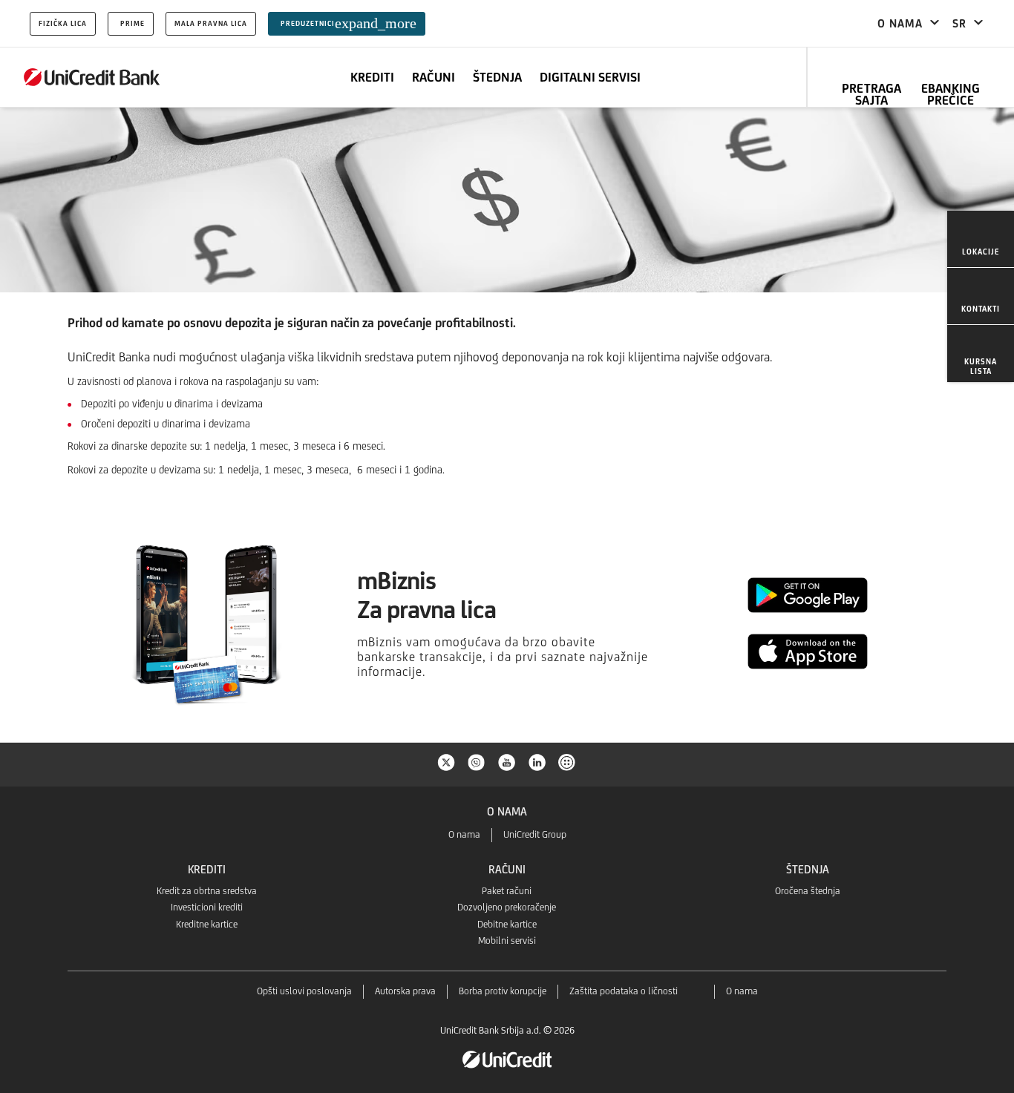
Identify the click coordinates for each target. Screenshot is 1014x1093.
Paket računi (506, 890)
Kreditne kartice (207, 924)
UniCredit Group (534, 834)
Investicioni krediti (207, 907)
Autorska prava (405, 991)
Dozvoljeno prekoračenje (506, 907)
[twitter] (446, 761)
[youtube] (507, 761)
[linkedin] (537, 761)
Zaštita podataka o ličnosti (623, 991)
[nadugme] (567, 761)
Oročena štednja (807, 890)
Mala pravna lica (210, 23)
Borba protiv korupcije (502, 991)
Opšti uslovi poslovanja (304, 991)
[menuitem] (980, 239)
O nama (464, 834)
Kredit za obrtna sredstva (207, 890)
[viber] (476, 761)
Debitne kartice (507, 924)
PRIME (132, 23)
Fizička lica (63, 23)
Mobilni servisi (507, 940)
